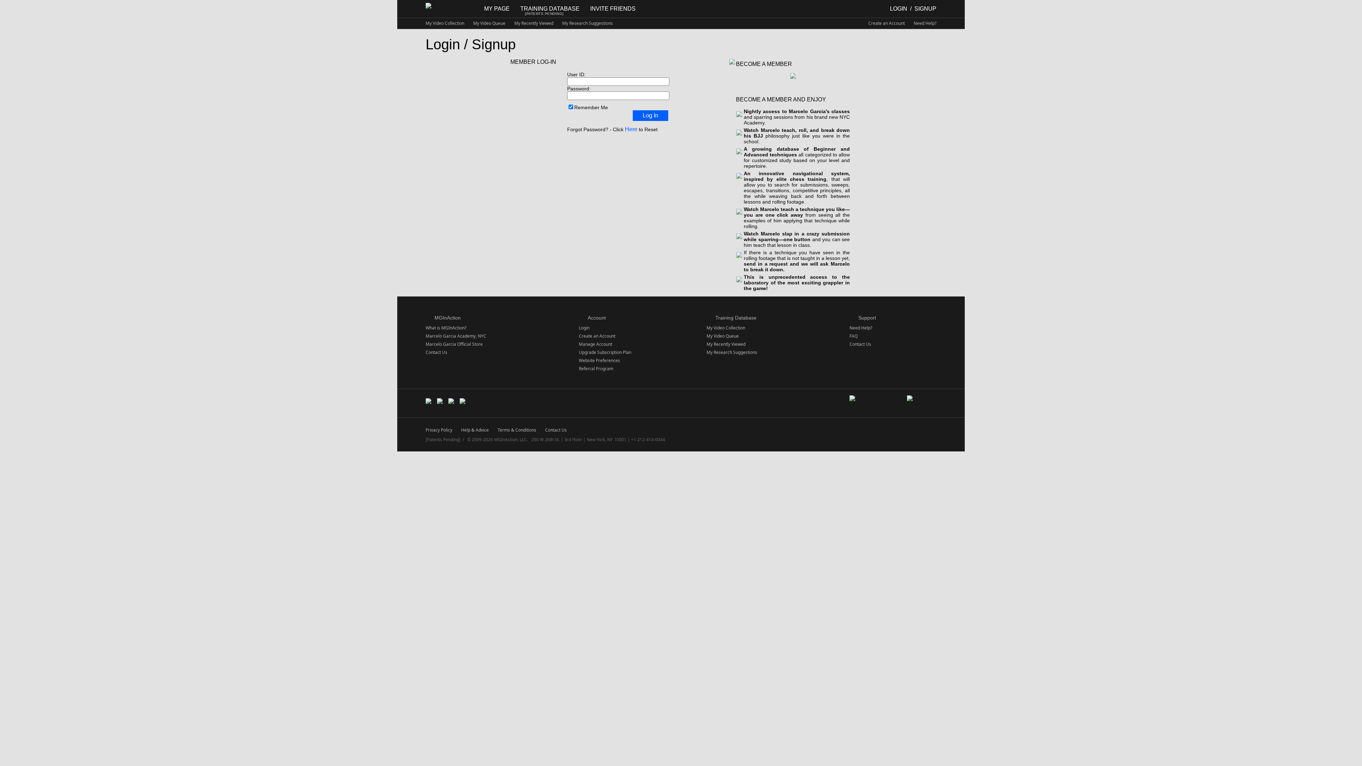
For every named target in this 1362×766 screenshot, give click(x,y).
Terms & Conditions (517, 430)
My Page (497, 9)
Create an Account (886, 23)
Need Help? (925, 23)
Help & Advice (475, 430)
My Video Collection (445, 23)
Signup (925, 9)
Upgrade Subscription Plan (605, 352)
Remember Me (591, 107)
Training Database (550, 9)
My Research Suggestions (587, 23)
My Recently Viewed (533, 23)
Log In (650, 115)
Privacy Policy (439, 430)
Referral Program (596, 369)
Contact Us (436, 352)
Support (867, 318)
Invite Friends (613, 9)
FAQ (853, 336)
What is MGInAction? (446, 328)
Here (631, 129)
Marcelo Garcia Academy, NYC (456, 336)
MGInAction (447, 318)
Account (597, 318)
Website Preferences (599, 360)
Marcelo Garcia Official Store (454, 344)
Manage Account (595, 344)
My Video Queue (489, 23)
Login (898, 9)
